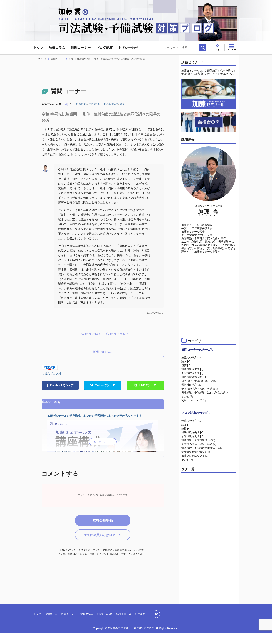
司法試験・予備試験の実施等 (201, 447)
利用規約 (140, 613)
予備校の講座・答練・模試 (199, 388)
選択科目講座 (191, 384)
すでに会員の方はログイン (103, 535)
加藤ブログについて (195, 455)
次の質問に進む (90, 333)
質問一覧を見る (103, 351)
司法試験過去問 (110, 104)
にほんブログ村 (51, 373)
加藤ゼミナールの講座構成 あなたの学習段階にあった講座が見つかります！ (96, 415)
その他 (187, 396)
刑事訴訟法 (81, 104)
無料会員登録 (103, 520)
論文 (122, 104)
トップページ (40, 59)
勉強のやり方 (191, 357)
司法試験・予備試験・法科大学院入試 (205, 392)
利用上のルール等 (193, 400)
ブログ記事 (104, 48)
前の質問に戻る (115, 333)
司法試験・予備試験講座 (199, 380)
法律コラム (57, 48)
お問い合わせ (128, 48)
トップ (38, 48)
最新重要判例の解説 (195, 451)
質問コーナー (81, 48)
